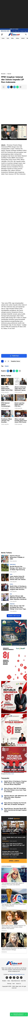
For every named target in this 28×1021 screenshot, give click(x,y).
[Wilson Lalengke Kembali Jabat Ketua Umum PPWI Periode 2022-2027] (21, 413)
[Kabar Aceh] (14, 34)
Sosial (11, 584)
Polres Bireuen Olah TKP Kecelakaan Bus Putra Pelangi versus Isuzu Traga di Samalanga (18, 607)
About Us (18, 983)
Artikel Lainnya (14, 861)
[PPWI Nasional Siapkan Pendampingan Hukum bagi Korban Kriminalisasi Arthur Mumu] (7, 397)
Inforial (22, 38)
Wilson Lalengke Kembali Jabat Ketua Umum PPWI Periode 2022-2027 (21, 420)
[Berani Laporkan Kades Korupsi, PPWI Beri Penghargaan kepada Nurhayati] (21, 397)
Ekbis (12, 38)
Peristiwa (12, 604)
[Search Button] (25, 34)
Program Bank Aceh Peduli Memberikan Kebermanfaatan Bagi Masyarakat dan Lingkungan (12, 853)
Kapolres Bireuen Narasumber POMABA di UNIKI (17, 557)
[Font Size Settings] (3, 87)
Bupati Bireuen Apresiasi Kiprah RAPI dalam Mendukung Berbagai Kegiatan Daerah (15, 810)
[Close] (26, 1014)
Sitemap (9, 983)
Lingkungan (12, 564)
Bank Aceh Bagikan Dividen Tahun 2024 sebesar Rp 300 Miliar (12, 830)
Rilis (11, 594)
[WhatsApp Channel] (21, 977)
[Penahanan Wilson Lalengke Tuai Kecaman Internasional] (7, 413)
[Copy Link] (20, 87)
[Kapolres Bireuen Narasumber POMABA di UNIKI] (5, 559)
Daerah (7, 366)
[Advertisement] (14, 14)
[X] (11, 87)
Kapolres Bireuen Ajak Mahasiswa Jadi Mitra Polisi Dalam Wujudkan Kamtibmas (18, 597)
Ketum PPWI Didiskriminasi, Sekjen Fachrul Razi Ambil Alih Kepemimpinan (6, 388)
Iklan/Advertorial (15, 981)
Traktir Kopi (15, 355)
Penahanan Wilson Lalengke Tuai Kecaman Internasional (6, 420)
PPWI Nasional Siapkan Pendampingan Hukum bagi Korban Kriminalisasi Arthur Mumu (7, 404)
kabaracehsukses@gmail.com (17, 974)
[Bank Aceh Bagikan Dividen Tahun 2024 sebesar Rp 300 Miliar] (14, 828)
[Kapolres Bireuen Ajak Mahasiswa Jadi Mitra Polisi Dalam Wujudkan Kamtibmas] (5, 597)
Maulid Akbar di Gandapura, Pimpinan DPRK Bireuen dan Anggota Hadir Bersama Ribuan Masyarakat (18, 587)
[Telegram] (14, 87)
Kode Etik (23, 981)
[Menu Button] (2, 34)
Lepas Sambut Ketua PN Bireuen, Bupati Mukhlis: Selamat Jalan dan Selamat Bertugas (17, 578)
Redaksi (4, 981)
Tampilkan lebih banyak (14, 615)
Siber (8, 981)
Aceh (8, 38)
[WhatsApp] (17, 87)
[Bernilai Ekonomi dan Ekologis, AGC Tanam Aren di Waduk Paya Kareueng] (5, 567)
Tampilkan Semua (15, 361)
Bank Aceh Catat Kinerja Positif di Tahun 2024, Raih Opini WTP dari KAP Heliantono (13, 845)
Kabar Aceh (11, 774)
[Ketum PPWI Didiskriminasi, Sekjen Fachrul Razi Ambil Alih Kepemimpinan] (7, 381)
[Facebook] (8, 87)
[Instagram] (7, 977)
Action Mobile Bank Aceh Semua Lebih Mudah (13, 838)
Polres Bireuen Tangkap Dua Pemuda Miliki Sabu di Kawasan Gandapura (15, 803)
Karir (14, 983)
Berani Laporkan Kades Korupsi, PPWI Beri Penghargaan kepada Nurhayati (20, 404)
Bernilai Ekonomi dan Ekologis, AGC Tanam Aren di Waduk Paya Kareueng (18, 568)
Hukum (17, 38)
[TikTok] (14, 977)
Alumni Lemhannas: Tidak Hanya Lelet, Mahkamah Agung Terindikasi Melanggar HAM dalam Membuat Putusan (20, 388)
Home (3, 38)
